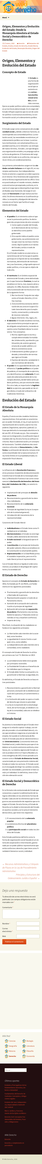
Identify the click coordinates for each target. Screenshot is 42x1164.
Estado (10, 46)
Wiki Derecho (8, 1159)
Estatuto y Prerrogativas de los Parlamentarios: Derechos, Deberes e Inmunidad (15, 1087)
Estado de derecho (20, 46)
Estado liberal (33, 46)
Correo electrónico (7, 929)
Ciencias (12, 1041)
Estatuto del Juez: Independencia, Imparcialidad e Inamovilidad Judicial (15, 1104)
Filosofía (29, 1051)
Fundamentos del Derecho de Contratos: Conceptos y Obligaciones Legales (16, 1096)
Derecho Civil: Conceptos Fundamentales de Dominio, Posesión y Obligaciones (15, 1119)
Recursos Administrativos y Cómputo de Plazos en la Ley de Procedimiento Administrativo (20, 868)
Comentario (7, 907)
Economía (30, 1056)
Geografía (13, 1046)
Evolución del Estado (9, 48)
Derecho (22, 43)
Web (4, 936)
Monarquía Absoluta (24, 48)
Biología (29, 1041)
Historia (12, 1051)
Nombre (6, 923)
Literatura (30, 1046)
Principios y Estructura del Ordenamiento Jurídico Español (24, 876)
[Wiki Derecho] (21, 7)
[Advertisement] (15, 89)
